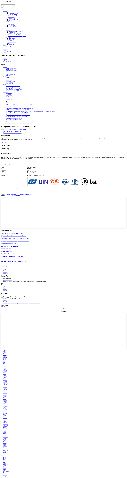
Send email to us (4, 142)
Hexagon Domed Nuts (13, 26)
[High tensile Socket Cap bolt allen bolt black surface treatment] (14, 233)
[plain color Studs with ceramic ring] (8, 243)
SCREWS (8, 30)
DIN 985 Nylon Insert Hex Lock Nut (13, 119)
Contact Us (5, 52)
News (4, 45)
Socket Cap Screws (12, 14)
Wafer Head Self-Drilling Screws (15, 33)
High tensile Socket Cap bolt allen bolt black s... (13, 236)
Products (5, 11)
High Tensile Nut (20, 303)
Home (4, 9)
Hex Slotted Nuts (12, 28)
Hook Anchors (11, 40)
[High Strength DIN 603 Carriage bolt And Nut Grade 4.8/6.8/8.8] (15, 238)
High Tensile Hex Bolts (13, 13)
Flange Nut (5, 303)
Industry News (9, 47)
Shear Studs (10, 20)
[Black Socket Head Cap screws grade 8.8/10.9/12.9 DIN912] (14, 258)
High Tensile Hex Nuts (13, 23)
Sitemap (5, 300)
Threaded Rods (11, 44)
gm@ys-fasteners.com (39, 188)
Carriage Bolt (37, 303)
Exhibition (5, 49)
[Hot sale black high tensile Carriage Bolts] (10, 253)
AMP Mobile (6, 301)
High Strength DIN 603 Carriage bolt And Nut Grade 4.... (18, 105)
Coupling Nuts (11, 25)
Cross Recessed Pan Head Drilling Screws (17, 36)
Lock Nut (26, 303)
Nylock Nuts (11, 24)
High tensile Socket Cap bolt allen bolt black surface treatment (18, 194)
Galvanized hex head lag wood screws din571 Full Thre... (18, 112)
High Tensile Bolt (12, 303)
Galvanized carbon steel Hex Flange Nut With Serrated (17, 116)
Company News (9, 46)
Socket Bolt (31, 303)
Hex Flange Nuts (12, 27)
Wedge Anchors (11, 38)
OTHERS (8, 43)
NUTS (7, 21)
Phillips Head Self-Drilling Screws (15, 31)
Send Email (3, 306)
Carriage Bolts (11, 17)
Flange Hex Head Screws (13, 15)
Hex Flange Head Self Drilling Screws (16, 34)
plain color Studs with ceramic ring (10, 246)
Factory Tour (8, 51)
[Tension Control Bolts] (6, 248)
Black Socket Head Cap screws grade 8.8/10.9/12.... (14, 261)
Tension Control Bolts (13, 19)
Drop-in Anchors (12, 42)
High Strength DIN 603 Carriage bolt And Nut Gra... (15, 241)
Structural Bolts (11, 18)
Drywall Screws (11, 32)
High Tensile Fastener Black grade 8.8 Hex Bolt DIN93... (18, 109)
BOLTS (7, 12)
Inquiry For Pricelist (5, 297)
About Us (5, 50)
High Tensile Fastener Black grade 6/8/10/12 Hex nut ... (17, 123)
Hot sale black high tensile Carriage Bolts (12, 195)
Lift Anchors (11, 39)
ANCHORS (8, 37)
